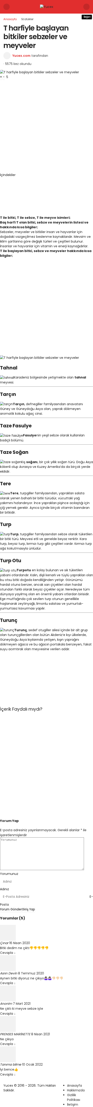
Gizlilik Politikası (73, 1097)
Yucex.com (21, 55)
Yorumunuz (9, 873)
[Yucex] (46, 6)
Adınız (4, 889)
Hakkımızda (76, 1090)
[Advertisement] (46, 126)
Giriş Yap (28, 909)
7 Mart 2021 (21, 1003)
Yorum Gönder (11, 909)
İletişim (72, 1104)
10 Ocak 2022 (32, 1064)
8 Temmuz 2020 (31, 973)
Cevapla (8, 952)
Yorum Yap (9, 821)
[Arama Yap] (86, 7)
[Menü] (6, 7)
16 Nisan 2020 (19, 943)
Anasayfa (74, 1085)
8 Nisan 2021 (40, 1034)
